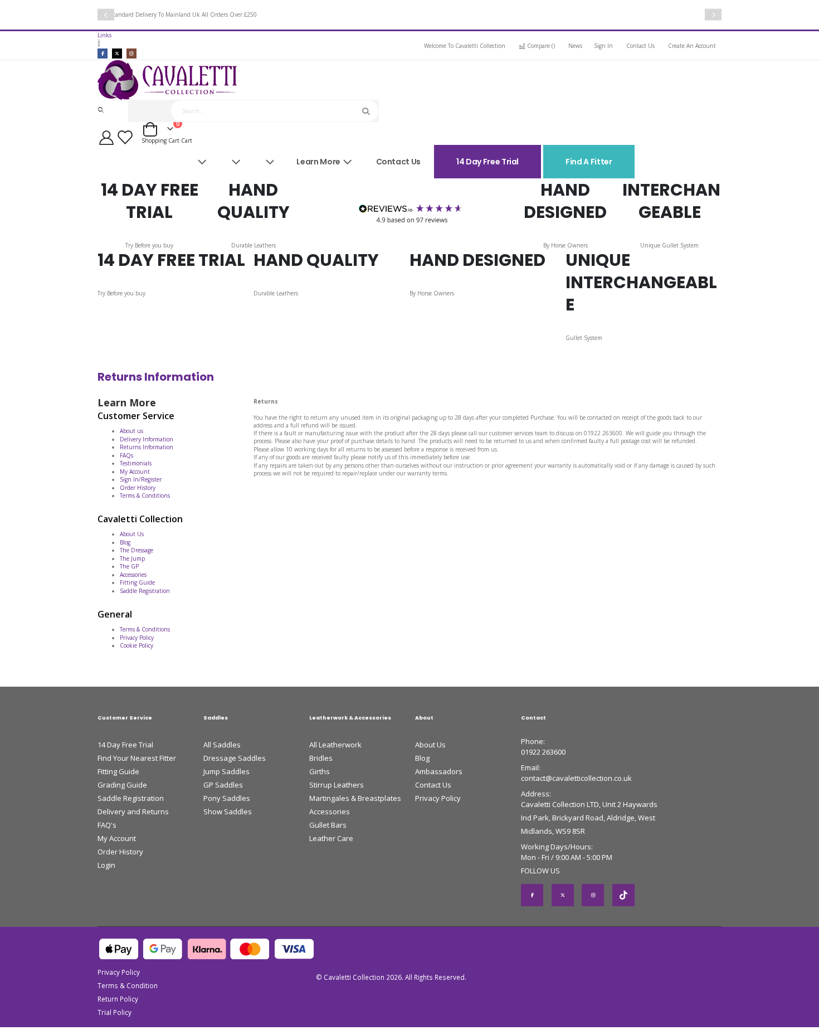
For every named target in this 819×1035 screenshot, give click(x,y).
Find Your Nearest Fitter (137, 758)
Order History (137, 488)
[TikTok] (623, 895)
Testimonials (136, 463)
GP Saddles (223, 785)
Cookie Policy (136, 645)
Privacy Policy (137, 638)
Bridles (321, 758)
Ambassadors (438, 771)
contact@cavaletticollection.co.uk (576, 778)
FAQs (126, 455)
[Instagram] (131, 53)
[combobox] (274, 111)
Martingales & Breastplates (355, 798)
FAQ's (107, 825)
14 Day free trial (487, 161)
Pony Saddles (226, 798)
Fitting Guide (137, 582)
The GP (129, 566)
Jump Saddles (226, 771)
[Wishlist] (126, 137)
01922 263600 (543, 752)
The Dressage (136, 550)
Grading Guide (122, 785)
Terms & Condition (128, 985)
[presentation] (106, 15)
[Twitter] (117, 53)
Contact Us (640, 46)
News (575, 46)
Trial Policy (114, 1012)
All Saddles (222, 745)
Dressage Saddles (234, 758)
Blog (125, 542)
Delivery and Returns (133, 811)
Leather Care (331, 838)
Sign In (603, 46)
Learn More (318, 161)
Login (106, 865)
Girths (319, 771)
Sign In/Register (141, 479)
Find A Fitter (589, 161)
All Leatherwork (335, 745)
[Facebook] (103, 53)
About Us (132, 534)
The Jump (132, 558)
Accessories (133, 575)
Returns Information (146, 447)
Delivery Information (146, 439)
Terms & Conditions (145, 495)
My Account (135, 471)
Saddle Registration (145, 591)
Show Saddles (227, 811)
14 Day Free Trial (125, 745)
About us (131, 431)
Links (104, 35)
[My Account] (106, 137)
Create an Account (692, 46)
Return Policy (118, 998)
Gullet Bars (328, 825)
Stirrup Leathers (336, 785)
